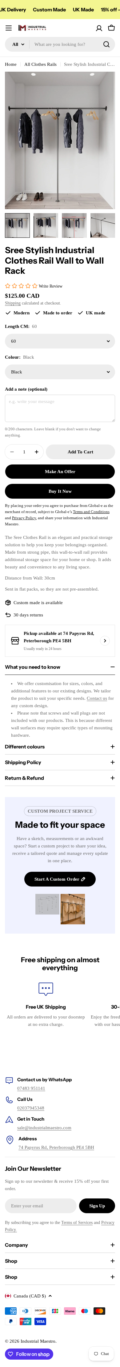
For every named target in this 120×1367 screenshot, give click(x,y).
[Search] (106, 44)
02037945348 (30, 1108)
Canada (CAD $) (30, 1295)
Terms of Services (77, 1222)
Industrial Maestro (38, 1341)
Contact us (97, 698)
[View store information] (105, 641)
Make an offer (60, 471)
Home (11, 64)
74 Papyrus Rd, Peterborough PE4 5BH (56, 1147)
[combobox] (60, 44)
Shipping (13, 303)
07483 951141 (31, 1088)
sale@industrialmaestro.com (44, 1127)
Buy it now (60, 491)
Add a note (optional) (26, 389)
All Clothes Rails (40, 64)
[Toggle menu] (8, 28)
